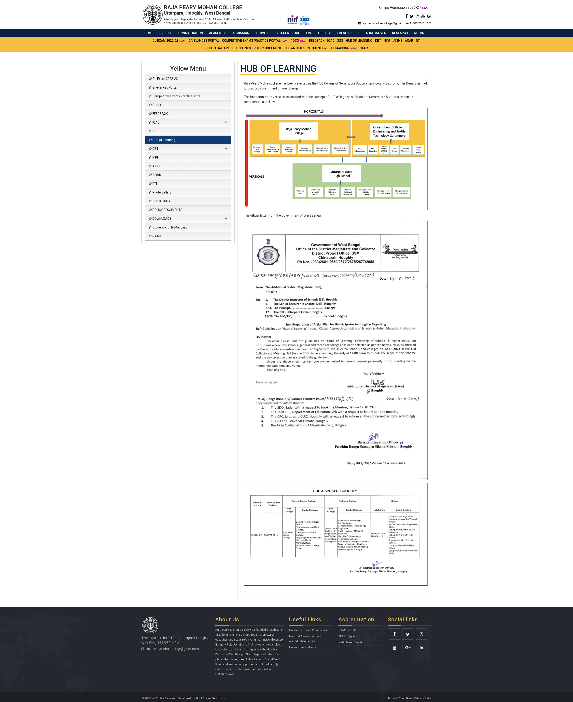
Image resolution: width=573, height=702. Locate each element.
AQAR (409, 40)
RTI (418, 40)
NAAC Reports (347, 630)
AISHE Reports (347, 636)
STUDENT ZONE (288, 33)
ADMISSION (240, 33)
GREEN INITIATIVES (372, 33)
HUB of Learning (359, 40)
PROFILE (165, 33)
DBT (378, 40)
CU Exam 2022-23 (165, 40)
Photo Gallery (217, 48)
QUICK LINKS (241, 48)
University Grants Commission (308, 630)
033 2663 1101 (422, 23)
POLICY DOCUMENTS (269, 48)
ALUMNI (419, 33)
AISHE (397, 40)
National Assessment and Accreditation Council (305, 639)
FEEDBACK (317, 40)
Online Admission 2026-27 (400, 7)
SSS (340, 40)
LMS (309, 33)
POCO (295, 40)
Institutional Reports (351, 642)
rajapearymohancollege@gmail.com (385, 23)
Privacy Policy (423, 698)
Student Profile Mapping (329, 48)
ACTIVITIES (263, 33)
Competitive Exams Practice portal (251, 40)
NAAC (363, 48)
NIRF (387, 40)
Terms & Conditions (400, 698)
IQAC (330, 40)
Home (148, 33)
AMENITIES (344, 33)
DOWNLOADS (295, 48)
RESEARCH (400, 33)
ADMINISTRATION (190, 33)
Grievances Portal (203, 40)
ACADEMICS (218, 33)
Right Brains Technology (210, 698)
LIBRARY (324, 33)
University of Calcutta (302, 647)
